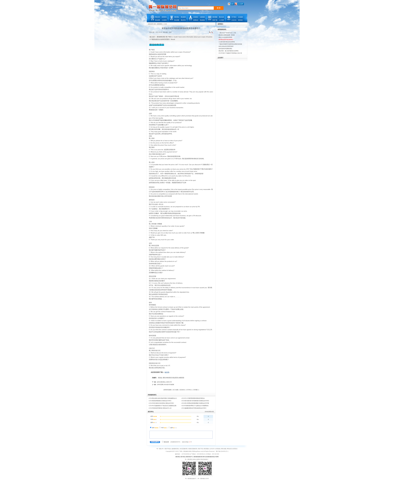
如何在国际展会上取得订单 (164, 382)
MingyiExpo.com (198, 451)
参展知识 (195, 20)
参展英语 (181, 377)
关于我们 (233, 17)
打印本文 (189, 389)
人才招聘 (221, 20)
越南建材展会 (175, 448)
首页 (154, 24)
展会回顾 (176, 20)
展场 (164, 377)
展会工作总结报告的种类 (225, 37)
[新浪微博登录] (236, 4)
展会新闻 (157, 20)
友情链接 (217, 448)
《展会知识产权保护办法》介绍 (227, 33)
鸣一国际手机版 (166, 448)
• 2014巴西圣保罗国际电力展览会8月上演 (160, 408)
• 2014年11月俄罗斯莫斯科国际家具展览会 (193, 398)
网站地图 (223, 448)
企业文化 (233, 20)
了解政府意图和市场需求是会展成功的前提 (230, 44)
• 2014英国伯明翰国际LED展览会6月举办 (160, 400)
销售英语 (169, 377)
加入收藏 (175, 389)
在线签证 (195, 17)
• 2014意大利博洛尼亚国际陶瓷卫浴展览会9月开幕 (195, 403)
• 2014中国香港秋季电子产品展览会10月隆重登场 (194, 405)
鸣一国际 (159, 448)
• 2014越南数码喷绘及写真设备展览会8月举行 (193, 408)
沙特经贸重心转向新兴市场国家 (165, 384)
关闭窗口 (195, 389)
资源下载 (214, 20)
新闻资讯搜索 (167, 389)
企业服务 (240, 17)
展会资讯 (183, 20)
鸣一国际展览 (188, 459)
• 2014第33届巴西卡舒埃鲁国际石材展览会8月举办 (195, 400)
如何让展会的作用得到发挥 (226, 46)
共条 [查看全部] (209, 411)
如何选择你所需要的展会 (225, 48)
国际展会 (176, 17)
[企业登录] (240, 4)
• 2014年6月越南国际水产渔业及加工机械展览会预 (162, 405)
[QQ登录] (231, 4)
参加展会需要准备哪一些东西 (227, 35)
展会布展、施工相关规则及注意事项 (228, 51)
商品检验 (202, 20)
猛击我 (167, 372)
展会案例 (183, 17)
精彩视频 (214, 17)
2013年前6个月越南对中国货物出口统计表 (230, 53)
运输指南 (202, 17)
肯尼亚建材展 (183, 448)
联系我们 (240, 20)
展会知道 (221, 17)
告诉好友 (182, 389)
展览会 (160, 377)
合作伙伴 (212, 448)
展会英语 (175, 377)
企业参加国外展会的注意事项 (227, 42)
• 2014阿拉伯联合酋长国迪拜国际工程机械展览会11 (163, 398)
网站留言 (229, 448)
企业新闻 (164, 20)
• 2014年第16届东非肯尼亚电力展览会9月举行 (161, 403)
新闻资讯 (164, 17)
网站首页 (157, 17)
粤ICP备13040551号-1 (222, 451)
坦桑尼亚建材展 (192, 448)
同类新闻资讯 (152, 395)
